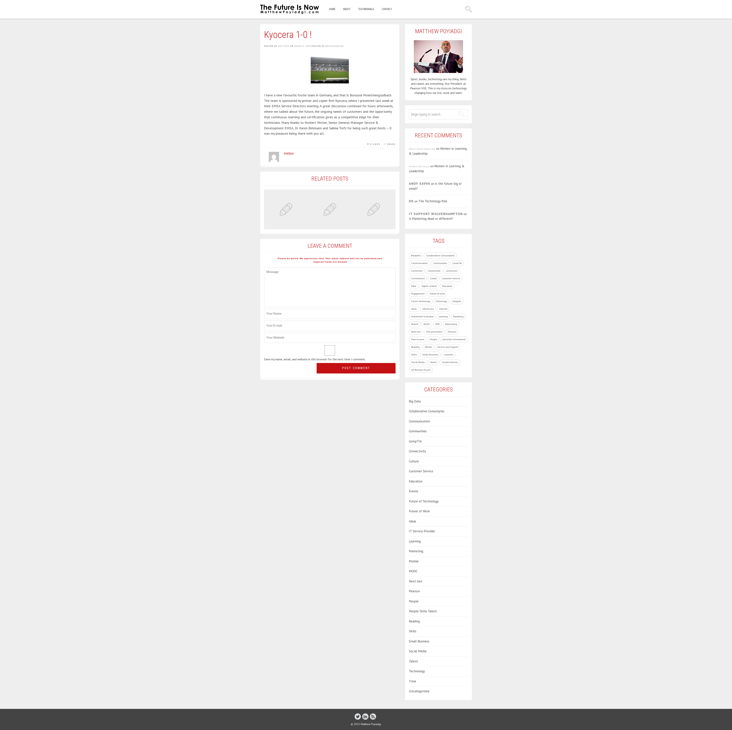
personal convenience (454, 339)
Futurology (441, 301)
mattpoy (283, 46)
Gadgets (456, 301)
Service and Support (447, 346)
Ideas (414, 308)
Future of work (437, 293)
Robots (428, 346)
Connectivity (434, 270)
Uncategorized (334, 46)
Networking (451, 324)
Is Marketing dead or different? (431, 219)
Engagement (418, 293)
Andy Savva (419, 184)
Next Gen (416, 331)
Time (412, 681)
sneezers (448, 354)
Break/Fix (416, 255)
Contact (387, 9)
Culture (414, 461)
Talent (433, 362)
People (433, 339)
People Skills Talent (423, 611)
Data (413, 286)
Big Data (415, 401)
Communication (419, 263)
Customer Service (451, 278)
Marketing (458, 316)
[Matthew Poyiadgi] (290, 9)
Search (468, 9)
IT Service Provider (422, 531)
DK (411, 201)
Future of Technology (424, 501)
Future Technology (420, 301)
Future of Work (419, 511)
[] (358, 716)
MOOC (427, 324)
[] (373, 716)
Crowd (433, 278)
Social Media (418, 362)
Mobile (414, 324)
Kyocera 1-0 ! (288, 34)
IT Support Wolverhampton (436, 214)
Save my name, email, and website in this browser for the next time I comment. (315, 359)
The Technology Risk (432, 201)
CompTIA (457, 263)
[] (365, 716)
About (347, 9)
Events (413, 491)
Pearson (452, 331)
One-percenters (434, 331)
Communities (440, 263)
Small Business (430, 354)
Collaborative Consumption (440, 255)
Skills (414, 354)
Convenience (418, 278)
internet (443, 308)
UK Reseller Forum (420, 369)
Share (391, 144)
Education (447, 286)
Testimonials (366, 9)
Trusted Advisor (450, 362)
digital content (429, 286)
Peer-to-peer (417, 339)
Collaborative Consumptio (426, 411)
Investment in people (422, 316)
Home (332, 9)
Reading (415, 346)
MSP (437, 324)
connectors (452, 270)
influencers (428, 308)
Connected (416, 270)
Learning (443, 316)
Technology (417, 671)
